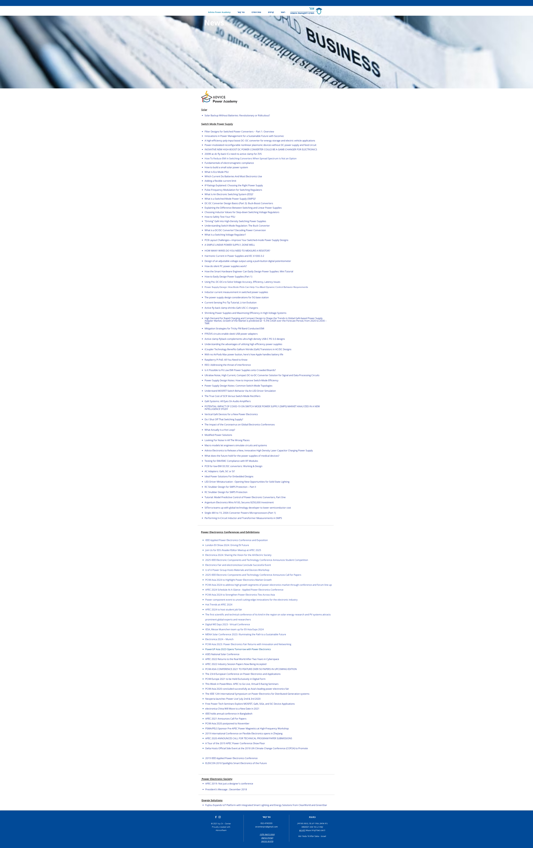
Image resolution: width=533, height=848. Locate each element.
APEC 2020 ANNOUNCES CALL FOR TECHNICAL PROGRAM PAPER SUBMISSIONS (248, 738)
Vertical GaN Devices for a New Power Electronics (231, 414)
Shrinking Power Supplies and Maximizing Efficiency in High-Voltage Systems (245, 312)
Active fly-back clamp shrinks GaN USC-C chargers (231, 307)
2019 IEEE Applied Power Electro (222, 758)
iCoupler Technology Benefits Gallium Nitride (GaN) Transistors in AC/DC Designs (248, 349)
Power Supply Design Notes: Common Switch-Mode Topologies (238, 385)
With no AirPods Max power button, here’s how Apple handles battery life (244, 354)
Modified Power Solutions (218, 434)
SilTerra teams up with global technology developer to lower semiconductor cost (248, 507)
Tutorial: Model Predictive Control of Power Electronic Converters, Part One (245, 497)
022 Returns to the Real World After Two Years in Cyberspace (246, 659)
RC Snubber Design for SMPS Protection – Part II (230, 486)
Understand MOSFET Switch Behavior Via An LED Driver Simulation (240, 390)
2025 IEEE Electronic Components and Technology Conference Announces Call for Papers (253, 574)
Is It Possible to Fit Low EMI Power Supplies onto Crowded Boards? (240, 370)
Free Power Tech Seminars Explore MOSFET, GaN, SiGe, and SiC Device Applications (250, 703)
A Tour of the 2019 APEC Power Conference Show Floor (235, 743)
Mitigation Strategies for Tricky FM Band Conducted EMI (234, 328)
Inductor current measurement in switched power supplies (236, 292)
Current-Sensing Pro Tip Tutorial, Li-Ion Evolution (231, 302)
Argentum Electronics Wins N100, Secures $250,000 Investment (239, 502)
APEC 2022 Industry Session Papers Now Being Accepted (235, 664)
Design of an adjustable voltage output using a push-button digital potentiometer (248, 261)
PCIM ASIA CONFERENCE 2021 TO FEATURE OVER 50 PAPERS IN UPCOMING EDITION (251, 669)
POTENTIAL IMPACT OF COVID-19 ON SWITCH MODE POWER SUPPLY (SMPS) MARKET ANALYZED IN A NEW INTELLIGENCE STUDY (262, 408)
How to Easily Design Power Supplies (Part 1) (228, 276)
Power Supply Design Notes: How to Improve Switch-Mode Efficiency (241, 380)
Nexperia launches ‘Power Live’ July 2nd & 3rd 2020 (233, 698)
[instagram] (219, 817)
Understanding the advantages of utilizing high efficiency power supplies (243, 344)
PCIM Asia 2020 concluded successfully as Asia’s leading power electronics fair (247, 688)
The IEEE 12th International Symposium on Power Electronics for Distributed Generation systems (257, 693)
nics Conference (249, 758)
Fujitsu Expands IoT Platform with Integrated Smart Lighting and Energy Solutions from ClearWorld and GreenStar (266, 805)
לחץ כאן (302, 830)
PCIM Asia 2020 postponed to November (227, 723)
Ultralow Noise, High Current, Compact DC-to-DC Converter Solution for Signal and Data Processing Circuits (262, 375)
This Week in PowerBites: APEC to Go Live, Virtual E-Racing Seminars (241, 683)
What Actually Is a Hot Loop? (220, 429)
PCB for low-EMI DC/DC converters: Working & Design (233, 466)
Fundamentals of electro (218, 162)
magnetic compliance (242, 162)
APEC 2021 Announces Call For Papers (225, 718)
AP (206, 659)
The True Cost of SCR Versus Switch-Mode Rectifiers (232, 396)
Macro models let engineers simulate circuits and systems (236, 445)
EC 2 (210, 659)
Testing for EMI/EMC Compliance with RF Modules (231, 460)
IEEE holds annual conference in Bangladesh (228, 713)
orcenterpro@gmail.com (266, 826)
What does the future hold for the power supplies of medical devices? (242, 455)
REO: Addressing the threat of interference (228, 364)
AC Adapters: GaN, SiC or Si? (220, 471)
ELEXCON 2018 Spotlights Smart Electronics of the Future (236, 763)
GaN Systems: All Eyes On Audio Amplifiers (228, 401)
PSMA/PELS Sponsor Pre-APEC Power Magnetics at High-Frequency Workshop (247, 728)
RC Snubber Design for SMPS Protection (226, 492)
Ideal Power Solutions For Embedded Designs (229, 476)
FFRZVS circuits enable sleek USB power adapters (231, 333)
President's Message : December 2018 (226, 789)
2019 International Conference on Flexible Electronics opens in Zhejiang (243, 733)
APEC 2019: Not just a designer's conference (229, 783)
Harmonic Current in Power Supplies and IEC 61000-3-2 (234, 255)
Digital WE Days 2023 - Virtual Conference (227, 624)
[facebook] (215, 817)
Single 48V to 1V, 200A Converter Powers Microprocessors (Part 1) (240, 512)
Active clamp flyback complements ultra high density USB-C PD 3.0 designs (245, 338)
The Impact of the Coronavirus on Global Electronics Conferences (240, 424)
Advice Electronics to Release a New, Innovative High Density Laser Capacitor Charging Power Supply (259, 450)
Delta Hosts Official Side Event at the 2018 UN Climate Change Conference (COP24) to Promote (256, 748)
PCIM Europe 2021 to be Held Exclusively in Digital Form (235, 678)
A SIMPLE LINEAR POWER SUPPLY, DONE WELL (230, 244)
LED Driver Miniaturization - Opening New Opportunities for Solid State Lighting (247, 481)
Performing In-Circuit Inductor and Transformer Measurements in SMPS (243, 518)
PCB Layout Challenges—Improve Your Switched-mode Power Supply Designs (246, 240)
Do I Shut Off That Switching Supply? (224, 419)
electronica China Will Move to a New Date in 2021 (232, 708)
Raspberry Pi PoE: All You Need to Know (226, 359)
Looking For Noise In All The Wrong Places (227, 440)
